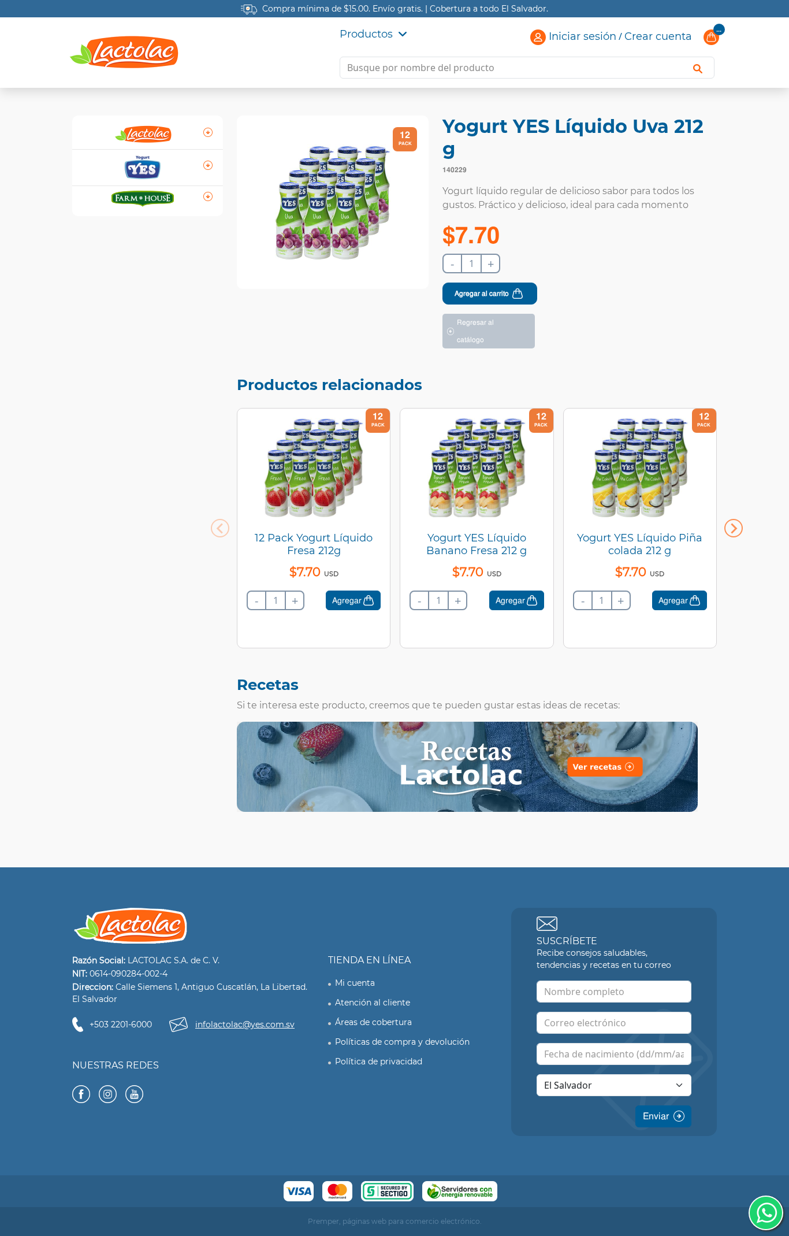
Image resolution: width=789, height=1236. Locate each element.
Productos (368, 34)
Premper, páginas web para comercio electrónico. (395, 1221)
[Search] (698, 68)
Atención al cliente (372, 1002)
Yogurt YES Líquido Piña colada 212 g (639, 544)
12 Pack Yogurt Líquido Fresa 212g (314, 544)
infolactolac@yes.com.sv (245, 1024)
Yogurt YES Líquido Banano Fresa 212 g (476, 544)
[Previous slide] (220, 528)
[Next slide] (733, 528)
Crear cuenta (658, 36)
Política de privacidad (378, 1061)
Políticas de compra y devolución (402, 1042)
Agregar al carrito (482, 293)
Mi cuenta (355, 983)
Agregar (347, 600)
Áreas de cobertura (373, 1022)
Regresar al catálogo (475, 331)
